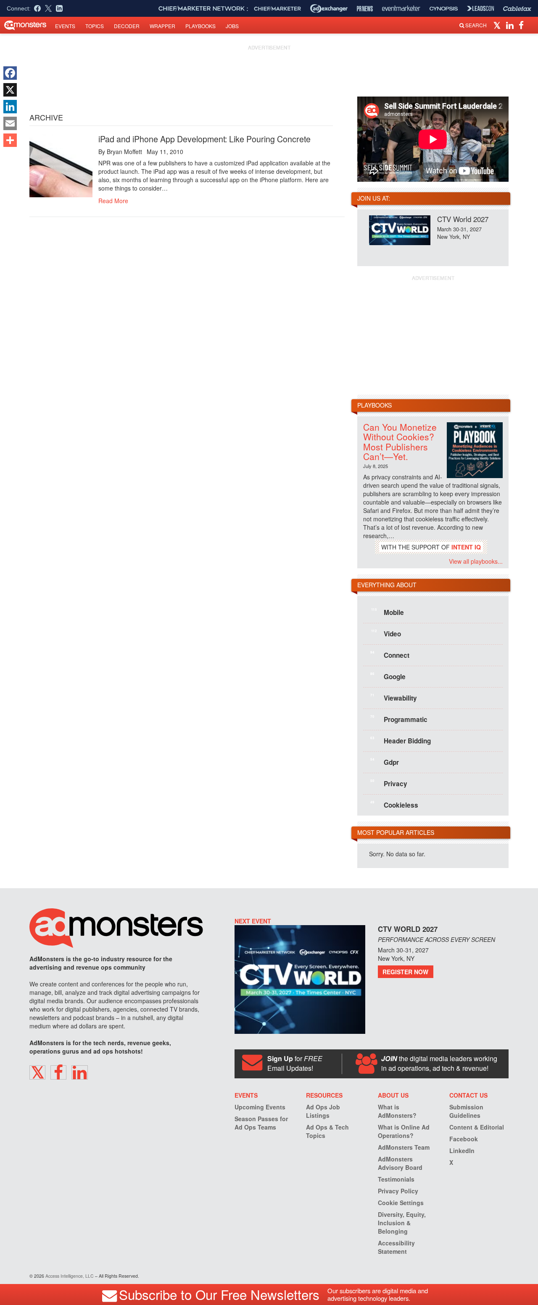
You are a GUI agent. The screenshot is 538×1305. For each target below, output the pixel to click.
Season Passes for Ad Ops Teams (261, 1122)
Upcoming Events (260, 1107)
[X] (10, 89)
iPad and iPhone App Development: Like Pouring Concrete (204, 139)
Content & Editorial (476, 1127)
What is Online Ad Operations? (404, 1131)
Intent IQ (466, 547)
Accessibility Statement (396, 1247)
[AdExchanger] (329, 8)
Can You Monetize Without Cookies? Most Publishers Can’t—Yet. (400, 441)
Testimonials (396, 1179)
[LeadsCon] (480, 8)
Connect (389, 655)
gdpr (384, 762)
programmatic (398, 719)
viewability (393, 698)
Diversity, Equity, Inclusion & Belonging (402, 1222)
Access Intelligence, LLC (69, 1276)
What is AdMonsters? (397, 1111)
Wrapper (162, 25)
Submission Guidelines (466, 1111)
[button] (498, 24)
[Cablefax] (517, 8)
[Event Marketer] (401, 8)
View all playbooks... (476, 561)
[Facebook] (10, 73)
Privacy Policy (398, 1191)
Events (65, 25)
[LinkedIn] (10, 106)
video (386, 633)
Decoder (127, 25)
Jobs (232, 25)
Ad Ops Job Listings (323, 1111)
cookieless (394, 805)
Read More (113, 200)
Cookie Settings (401, 1202)
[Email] (10, 123)
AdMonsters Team (404, 1147)
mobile (387, 612)
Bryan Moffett (124, 151)
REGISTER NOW (405, 972)
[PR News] (365, 8)
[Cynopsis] (444, 8)
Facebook (463, 1139)
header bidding (400, 740)
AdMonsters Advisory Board (400, 1163)
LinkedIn (462, 1150)
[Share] (10, 140)
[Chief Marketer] (277, 8)
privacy (388, 783)
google (388, 676)
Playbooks (200, 25)
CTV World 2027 (462, 219)
